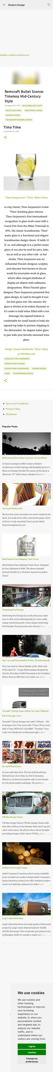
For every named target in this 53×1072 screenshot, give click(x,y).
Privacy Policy (13, 408)
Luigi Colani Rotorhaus (12, 918)
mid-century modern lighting (19, 119)
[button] (5, 137)
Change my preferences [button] (32, 1060)
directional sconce (33, 110)
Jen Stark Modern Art (12, 508)
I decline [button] (32, 1052)
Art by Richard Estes (11, 766)
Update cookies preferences (14, 54)
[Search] (49, 4)
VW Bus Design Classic (12, 817)
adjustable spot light (32, 105)
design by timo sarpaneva (17, 358)
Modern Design (16, 4)
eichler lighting (13, 115)
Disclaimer (11, 414)
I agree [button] (31, 1046)
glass (7, 373)
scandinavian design (23, 373)
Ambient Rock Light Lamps (14, 867)
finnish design (39, 368)
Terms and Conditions (17, 403)
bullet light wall (13, 110)
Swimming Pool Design (13, 609)
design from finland (15, 363)
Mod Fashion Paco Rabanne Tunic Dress (20, 559)
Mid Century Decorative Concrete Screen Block (24, 457)
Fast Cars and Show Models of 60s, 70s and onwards (26, 660)
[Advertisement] (26, 26)
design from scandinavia (17, 368)
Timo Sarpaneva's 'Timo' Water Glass (26, 197)
